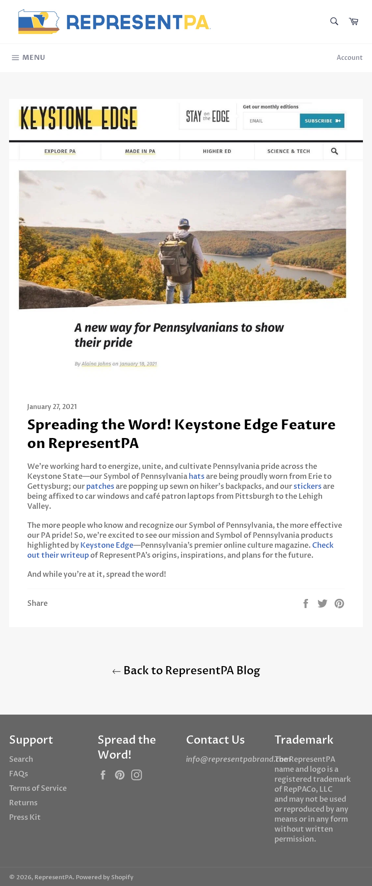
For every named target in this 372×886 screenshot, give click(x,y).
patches (100, 487)
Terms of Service (38, 789)
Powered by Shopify (104, 877)
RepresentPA (53, 877)
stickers (308, 487)
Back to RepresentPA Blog (190, 670)
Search (21, 759)
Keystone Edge (106, 545)
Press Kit (25, 818)
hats (197, 477)
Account (350, 58)
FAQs (18, 774)
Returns (23, 803)
